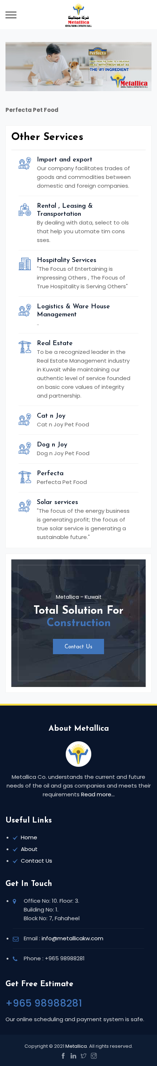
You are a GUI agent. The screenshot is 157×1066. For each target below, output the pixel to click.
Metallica (76, 1046)
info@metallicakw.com (72, 938)
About (29, 849)
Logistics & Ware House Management (73, 311)
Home (29, 837)
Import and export (64, 160)
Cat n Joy (51, 416)
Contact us (78, 647)
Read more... (98, 794)
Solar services (57, 502)
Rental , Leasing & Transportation (65, 210)
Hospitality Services (66, 260)
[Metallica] (79, 14)
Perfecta (50, 473)
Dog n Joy (52, 445)
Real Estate (55, 343)
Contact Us (36, 860)
